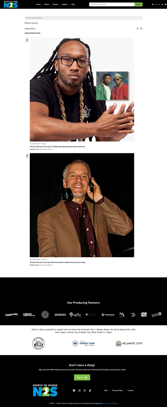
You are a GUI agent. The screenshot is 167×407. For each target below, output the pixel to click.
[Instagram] (156, 4)
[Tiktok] (162, 4)
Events (55, 4)
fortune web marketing (110, 403)
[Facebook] (153, 4)
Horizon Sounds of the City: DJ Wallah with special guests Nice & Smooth (57, 147)
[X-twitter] (159, 4)
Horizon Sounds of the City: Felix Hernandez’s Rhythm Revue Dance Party (57, 262)
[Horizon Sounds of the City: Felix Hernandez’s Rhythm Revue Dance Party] (86, 205)
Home (38, 4)
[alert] (84, 18)
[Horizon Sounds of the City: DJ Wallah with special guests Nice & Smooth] (86, 89)
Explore (65, 4)
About (46, 4)
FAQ (73, 4)
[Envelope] (165, 4)
